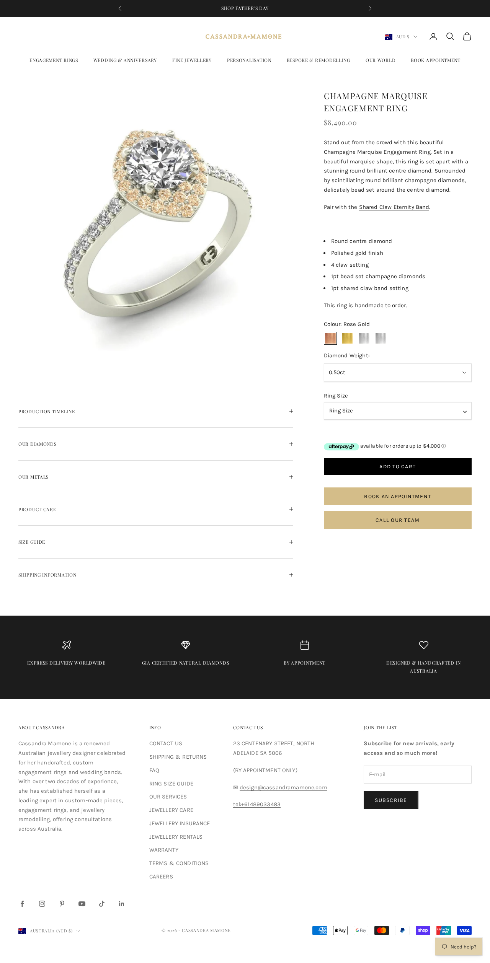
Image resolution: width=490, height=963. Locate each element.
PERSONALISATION (249, 60)
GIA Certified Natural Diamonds (185, 663)
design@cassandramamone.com (283, 787)
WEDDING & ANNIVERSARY (125, 60)
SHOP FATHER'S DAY (245, 8)
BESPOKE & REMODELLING (318, 60)
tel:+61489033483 (257, 804)
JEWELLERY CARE (171, 810)
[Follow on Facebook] (22, 904)
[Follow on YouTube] (82, 904)
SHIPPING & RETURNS (178, 756)
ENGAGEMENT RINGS (53, 60)
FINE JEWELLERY (192, 60)
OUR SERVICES (168, 796)
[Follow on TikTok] (102, 904)
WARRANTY (163, 849)
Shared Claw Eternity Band (394, 207)
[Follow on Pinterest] (62, 904)
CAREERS (161, 876)
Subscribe (391, 800)
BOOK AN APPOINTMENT (397, 496)
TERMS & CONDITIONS (179, 863)
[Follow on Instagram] (42, 904)
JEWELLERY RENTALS (176, 836)
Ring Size (336, 395)
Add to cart (397, 466)
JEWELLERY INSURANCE (179, 823)
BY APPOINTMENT (304, 663)
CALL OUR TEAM (398, 520)
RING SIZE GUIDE (171, 783)
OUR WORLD (380, 60)
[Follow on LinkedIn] (122, 904)
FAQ (154, 770)
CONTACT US (166, 743)
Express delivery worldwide (66, 663)
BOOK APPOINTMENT (436, 60)
